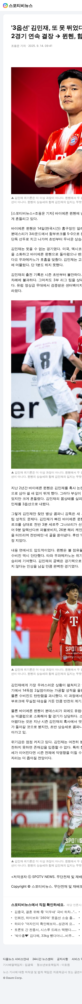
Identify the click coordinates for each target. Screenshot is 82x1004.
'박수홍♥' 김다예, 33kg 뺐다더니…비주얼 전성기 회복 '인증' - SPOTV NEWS (46, 936)
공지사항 (62, 959)
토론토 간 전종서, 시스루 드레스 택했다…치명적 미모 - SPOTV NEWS (46, 930)
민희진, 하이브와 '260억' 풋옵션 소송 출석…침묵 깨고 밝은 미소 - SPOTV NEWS (46, 918)
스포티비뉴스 (21, 6)
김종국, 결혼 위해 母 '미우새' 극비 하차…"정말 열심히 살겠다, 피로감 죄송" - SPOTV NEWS (46, 912)
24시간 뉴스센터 (42, 959)
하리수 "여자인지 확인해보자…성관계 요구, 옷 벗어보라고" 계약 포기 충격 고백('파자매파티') (46, 924)
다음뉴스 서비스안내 (16, 959)
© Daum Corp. (12, 977)
